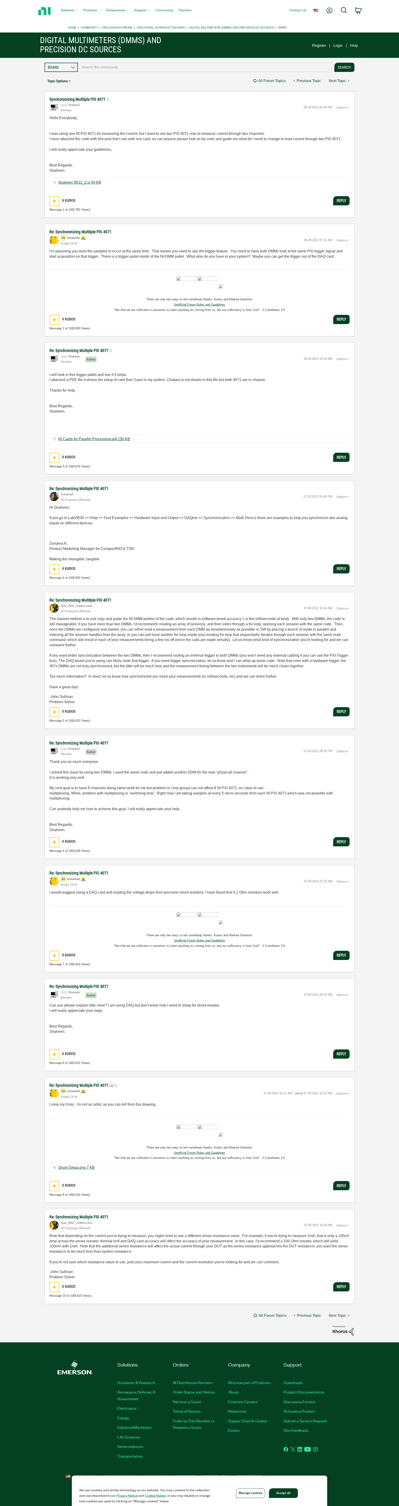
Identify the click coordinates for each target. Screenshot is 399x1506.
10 (64, 1295)
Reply (341, 200)
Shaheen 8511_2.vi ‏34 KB (79, 182)
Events (233, 1430)
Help (354, 45)
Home (72, 27)
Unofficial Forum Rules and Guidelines (199, 304)
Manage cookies (250, 1493)
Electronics (126, 1408)
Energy (123, 1417)
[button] (54, 201)
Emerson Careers (242, 1401)
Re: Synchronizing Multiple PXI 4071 (79, 350)
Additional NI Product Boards (161, 27)
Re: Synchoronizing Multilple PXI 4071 (80, 231)
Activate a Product (299, 1411)
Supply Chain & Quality (247, 1420)
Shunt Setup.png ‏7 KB (76, 1167)
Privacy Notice (127, 1495)
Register (319, 45)
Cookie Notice (155, 1495)
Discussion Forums (117, 27)
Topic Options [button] (57, 81)
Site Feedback (296, 1430)
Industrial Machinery (134, 1427)
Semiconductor (130, 1446)
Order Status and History (194, 1391)
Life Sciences (128, 1436)
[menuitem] (69, 11)
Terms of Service (187, 1411)
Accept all (283, 1493)
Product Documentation (304, 1391)
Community (89, 27)
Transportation (130, 1456)
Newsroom (237, 1411)
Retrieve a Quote (187, 1401)
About (233, 1391)
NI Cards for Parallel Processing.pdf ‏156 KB (94, 439)
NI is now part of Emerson (249, 1382)
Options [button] (341, 107)
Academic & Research (136, 1382)
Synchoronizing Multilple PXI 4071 (77, 99)
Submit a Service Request (305, 1420)
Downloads (293, 1382)
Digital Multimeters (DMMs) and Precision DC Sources (231, 27)
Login (338, 45)
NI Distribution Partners (192, 1382)
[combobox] (205, 67)
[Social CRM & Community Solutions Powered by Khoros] (343, 1330)
